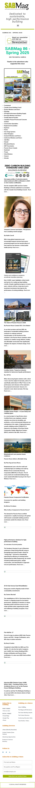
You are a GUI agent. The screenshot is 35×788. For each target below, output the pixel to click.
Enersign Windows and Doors (12, 115)
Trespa (6, 152)
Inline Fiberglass (8, 133)
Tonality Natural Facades (11, 117)
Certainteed (7, 105)
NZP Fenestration (9, 146)
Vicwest (6, 156)
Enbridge (6, 111)
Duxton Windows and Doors (12, 109)
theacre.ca (14, 686)
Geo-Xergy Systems (9, 131)
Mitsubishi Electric (9, 144)
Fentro (6, 129)
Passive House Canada (10, 148)
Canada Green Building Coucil (12, 107)
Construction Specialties (11, 123)
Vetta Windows (8, 154)
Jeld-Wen (6, 140)
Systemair (7, 150)
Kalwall (6, 142)
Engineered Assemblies (10, 125)
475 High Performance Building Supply (15, 113)
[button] (18, 25)
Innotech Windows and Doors (12, 135)
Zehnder (6, 158)
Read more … (24, 432)
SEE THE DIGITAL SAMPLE (17, 57)
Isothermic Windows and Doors (13, 138)
